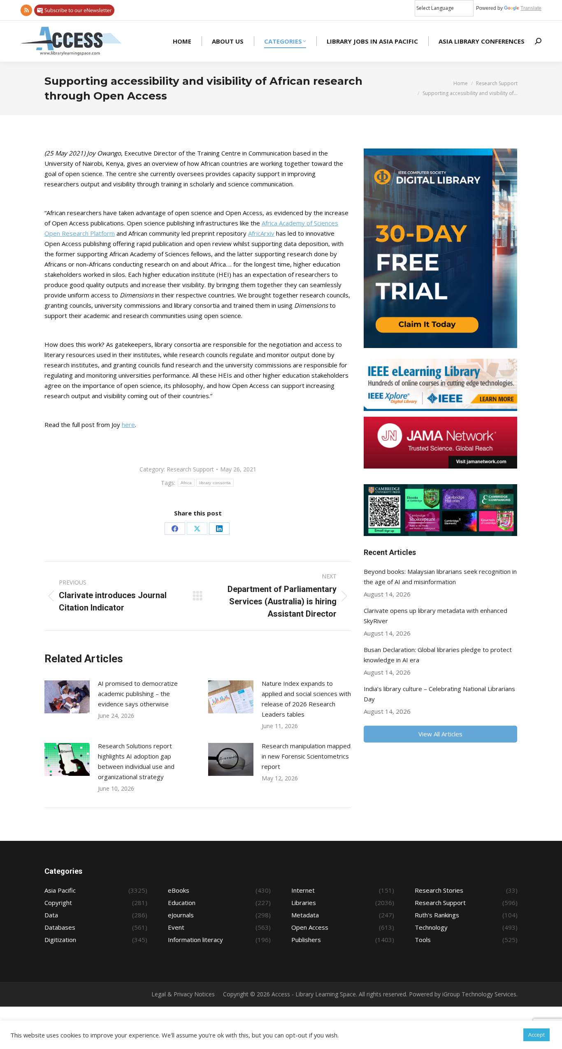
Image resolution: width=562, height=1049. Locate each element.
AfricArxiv (261, 233)
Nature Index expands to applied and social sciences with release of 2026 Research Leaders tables (306, 698)
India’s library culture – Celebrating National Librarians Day (439, 694)
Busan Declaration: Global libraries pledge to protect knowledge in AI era (438, 654)
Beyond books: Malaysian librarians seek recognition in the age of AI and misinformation (440, 576)
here (128, 424)
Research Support (190, 469)
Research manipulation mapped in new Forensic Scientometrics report (306, 756)
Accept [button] (536, 1034)
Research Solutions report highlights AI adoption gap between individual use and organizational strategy (136, 761)
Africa (186, 482)
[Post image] (67, 696)
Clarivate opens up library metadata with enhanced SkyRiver (435, 615)
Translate (530, 8)
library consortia (215, 482)
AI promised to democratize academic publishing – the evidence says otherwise (138, 693)
